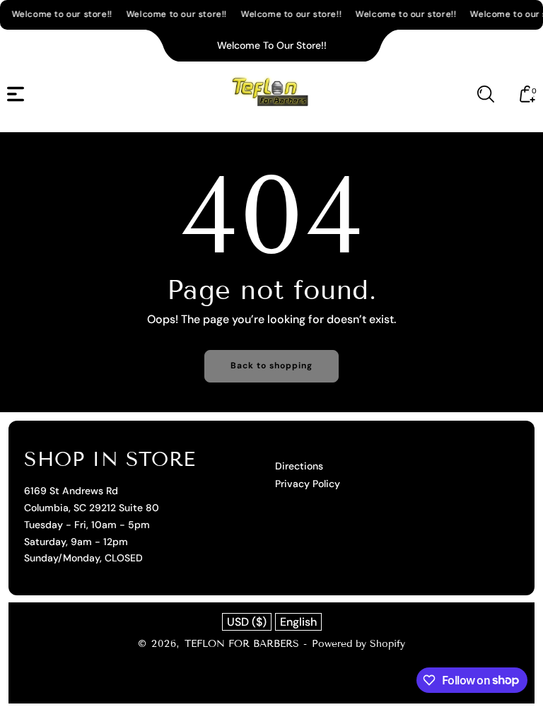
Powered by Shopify (358, 644)
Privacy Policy (307, 483)
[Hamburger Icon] (15, 94)
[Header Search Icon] (485, 94)
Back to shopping (271, 365)
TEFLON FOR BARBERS (242, 644)
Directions (299, 466)
